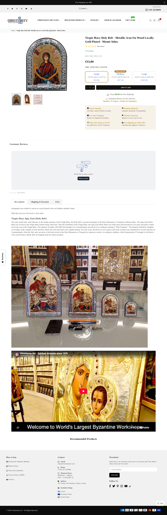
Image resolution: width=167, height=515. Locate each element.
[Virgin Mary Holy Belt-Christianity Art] (16, 99)
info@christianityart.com (66, 464)
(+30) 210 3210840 (64, 469)
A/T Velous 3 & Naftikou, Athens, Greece (72, 483)
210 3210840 (154, 9)
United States (65, 497)
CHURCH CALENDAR (112, 20)
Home (13, 30)
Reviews (11, 479)
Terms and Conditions (15, 470)
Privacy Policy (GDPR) (17, 475)
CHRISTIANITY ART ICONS (48, 20)
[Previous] (14, 64)
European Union (66, 494)
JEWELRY (94, 20)
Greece (63, 491)
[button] (159, 20)
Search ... (84, 8)
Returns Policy (13, 466)
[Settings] (155, 20)
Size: (96, 67)
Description (19, 202)
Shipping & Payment (40, 202)
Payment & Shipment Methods (19, 461)
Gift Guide (130, 19)
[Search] (150, 20)
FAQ (57, 202)
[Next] (79, 64)
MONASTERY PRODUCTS (75, 20)
